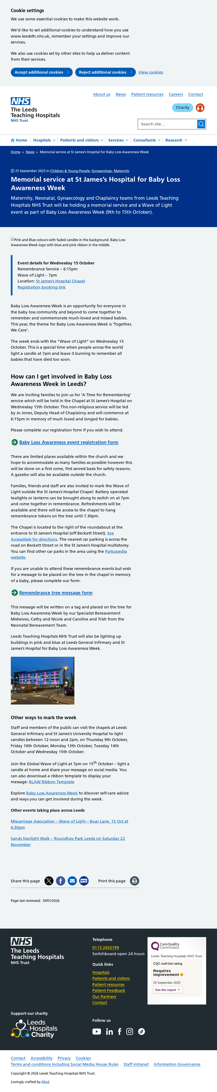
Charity (182, 107)
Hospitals (42, 140)
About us (101, 94)
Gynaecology (102, 171)
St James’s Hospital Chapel (60, 281)
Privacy (64, 1058)
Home (21, 140)
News (121, 94)
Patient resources (147, 94)
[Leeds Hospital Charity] (41, 1029)
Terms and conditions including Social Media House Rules (64, 1064)
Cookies (83, 1058)
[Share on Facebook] (60, 881)
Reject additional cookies (102, 72)
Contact (195, 94)
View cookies (150, 72)
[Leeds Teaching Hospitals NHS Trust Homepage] (35, 109)
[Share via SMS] (84, 881)
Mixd (45, 1082)
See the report (165, 990)
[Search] (201, 124)
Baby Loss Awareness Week (52, 793)
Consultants (144, 140)
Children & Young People (70, 171)
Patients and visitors (79, 140)
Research (174, 140)
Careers (176, 94)
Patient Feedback (108, 990)
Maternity (121, 171)
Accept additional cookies (39, 72)
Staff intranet (136, 1064)
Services (116, 140)
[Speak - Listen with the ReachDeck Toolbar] (200, 107)
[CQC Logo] (165, 949)
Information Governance (177, 1064)
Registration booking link (42, 287)
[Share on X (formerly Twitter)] (49, 881)
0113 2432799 (105, 947)
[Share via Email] (72, 881)
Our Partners (104, 996)
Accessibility (42, 1058)
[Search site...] (167, 124)
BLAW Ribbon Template (51, 781)
